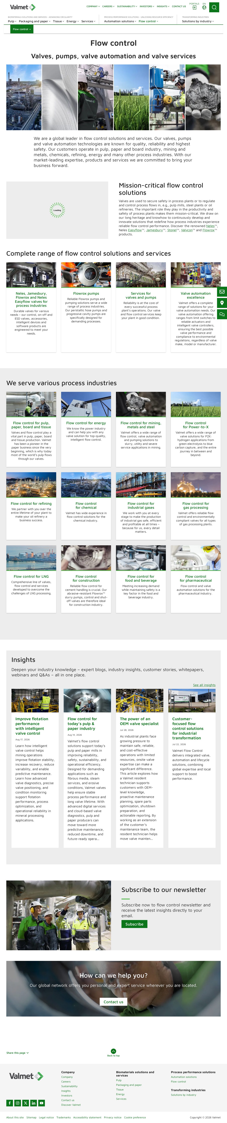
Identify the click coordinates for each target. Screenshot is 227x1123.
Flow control (178, 1081)
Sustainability (69, 1086)
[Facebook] (9, 1103)
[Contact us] (222, 292)
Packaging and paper (129, 1084)
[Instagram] (17, 1103)
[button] (22, 29)
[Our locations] (222, 303)
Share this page (15, 1052)
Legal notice (46, 1117)
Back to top (113, 1055)
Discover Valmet (71, 1104)
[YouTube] (41, 1103)
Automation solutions (184, 1076)
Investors (66, 1095)
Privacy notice (112, 1117)
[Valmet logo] (23, 7)
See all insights (204, 685)
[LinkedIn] (33, 1103)
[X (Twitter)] (25, 1103)
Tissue (120, 1089)
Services (121, 1098)
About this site (15, 1117)
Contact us (113, 1001)
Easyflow (135, 230)
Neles (210, 226)
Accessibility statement (87, 1117)
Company (67, 1076)
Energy (120, 1094)
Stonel (172, 230)
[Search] (214, 7)
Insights (65, 1090)
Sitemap (31, 1117)
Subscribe (134, 924)
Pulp (118, 1080)
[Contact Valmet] (222, 314)
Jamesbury (154, 230)
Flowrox (209, 230)
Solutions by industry (183, 1094)
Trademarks (64, 1117)
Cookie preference (135, 1117)
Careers (65, 1081)
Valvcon (187, 230)
